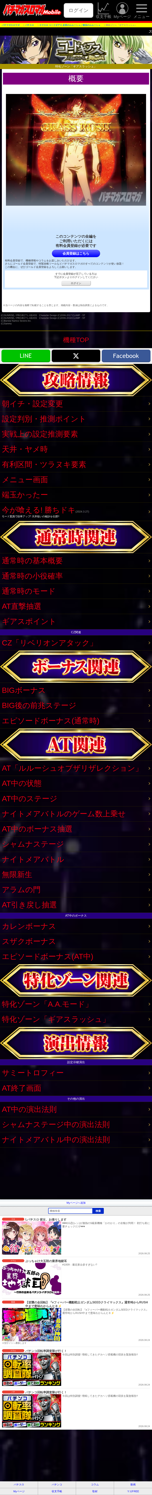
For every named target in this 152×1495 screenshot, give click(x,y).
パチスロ (19, 1484)
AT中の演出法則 (29, 1109)
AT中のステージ (29, 798)
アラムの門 (21, 889)
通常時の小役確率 (32, 576)
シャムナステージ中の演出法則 (56, 1124)
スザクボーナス (29, 941)
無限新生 (17, 874)
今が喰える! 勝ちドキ (45, 512)
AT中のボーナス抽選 (37, 829)
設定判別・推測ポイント (44, 419)
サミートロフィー (33, 1073)
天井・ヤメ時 (25, 449)
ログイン (79, 10)
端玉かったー (25, 495)
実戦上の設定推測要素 (40, 434)
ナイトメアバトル (33, 859)
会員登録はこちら (76, 253)
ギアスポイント (29, 621)
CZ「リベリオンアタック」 (49, 643)
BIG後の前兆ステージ (39, 705)
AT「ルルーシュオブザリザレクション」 (72, 768)
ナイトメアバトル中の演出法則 (56, 1139)
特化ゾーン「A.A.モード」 (47, 1004)
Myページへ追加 (76, 1202)
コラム (95, 1484)
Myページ (122, 16)
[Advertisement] (76, 1173)
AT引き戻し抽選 (29, 905)
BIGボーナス (24, 690)
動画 (133, 1484)
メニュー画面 (25, 479)
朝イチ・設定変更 (32, 404)
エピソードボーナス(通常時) (51, 720)
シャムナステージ (33, 844)
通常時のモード (29, 591)
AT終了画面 (21, 1088)
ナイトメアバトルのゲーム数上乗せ (64, 814)
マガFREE (133, 1491)
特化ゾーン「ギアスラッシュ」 (56, 1019)
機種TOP (76, 339)
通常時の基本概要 (32, 560)
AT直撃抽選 (21, 606)
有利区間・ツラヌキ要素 (44, 464)
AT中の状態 (22, 783)
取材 (95, 1491)
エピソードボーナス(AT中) (47, 956)
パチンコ (57, 1484)
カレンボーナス (29, 926)
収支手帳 (103, 16)
